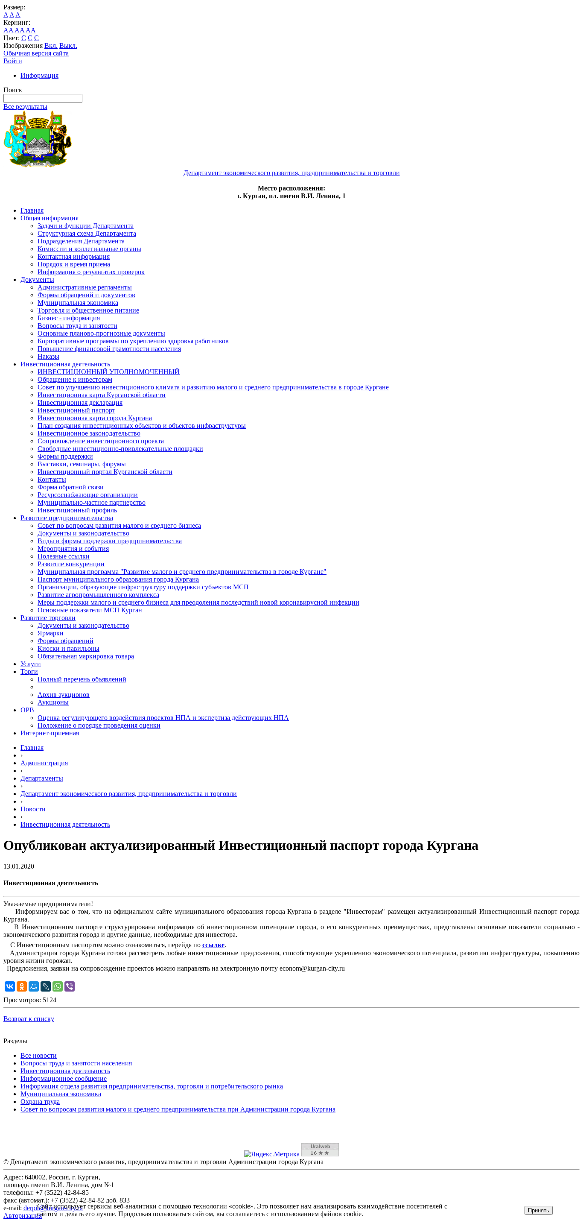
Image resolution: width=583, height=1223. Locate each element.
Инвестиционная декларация (80, 402)
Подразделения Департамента (81, 241)
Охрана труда (40, 1101)
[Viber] (69, 986)
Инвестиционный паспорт (76, 410)
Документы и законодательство (83, 533)
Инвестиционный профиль (77, 510)
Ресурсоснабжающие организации (88, 494)
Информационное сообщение (63, 1078)
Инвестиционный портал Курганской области (105, 471)
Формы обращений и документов (86, 294)
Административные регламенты (85, 287)
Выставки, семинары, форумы (82, 464)
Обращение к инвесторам (75, 379)
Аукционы (53, 702)
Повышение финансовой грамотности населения (109, 348)
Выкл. (68, 45)
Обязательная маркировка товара (86, 656)
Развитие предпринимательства (66, 517)
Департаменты (41, 778)
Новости (33, 809)
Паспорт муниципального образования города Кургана (118, 579)
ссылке (213, 944)
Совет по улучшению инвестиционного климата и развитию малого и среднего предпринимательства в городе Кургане (213, 387)
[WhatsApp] (57, 986)
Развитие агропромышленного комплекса (98, 594)
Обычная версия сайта (36, 53)
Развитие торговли (48, 617)
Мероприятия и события (73, 548)
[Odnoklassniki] (22, 986)
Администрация (44, 763)
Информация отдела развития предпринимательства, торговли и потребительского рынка (151, 1086)
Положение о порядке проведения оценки (99, 725)
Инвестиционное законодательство (89, 433)
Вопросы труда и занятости (77, 325)
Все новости (38, 1055)
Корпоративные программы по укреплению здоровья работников (133, 341)
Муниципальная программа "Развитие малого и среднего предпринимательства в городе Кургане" (182, 571)
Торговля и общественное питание (88, 310)
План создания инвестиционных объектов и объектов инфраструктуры (142, 425)
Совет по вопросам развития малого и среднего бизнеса (119, 525)
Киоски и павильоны (68, 648)
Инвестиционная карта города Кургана (95, 417)
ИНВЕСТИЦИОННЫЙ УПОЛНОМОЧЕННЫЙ (109, 371)
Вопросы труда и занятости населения (76, 1063)
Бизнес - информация (69, 318)
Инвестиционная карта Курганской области (102, 394)
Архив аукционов (64, 694)
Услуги (30, 663)
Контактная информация (74, 256)
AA (8, 30)
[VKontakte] (10, 986)
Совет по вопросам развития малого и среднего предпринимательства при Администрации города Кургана (177, 1109)
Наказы (48, 356)
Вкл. (51, 45)
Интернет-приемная (49, 733)
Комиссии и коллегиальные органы (89, 248)
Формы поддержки (65, 456)
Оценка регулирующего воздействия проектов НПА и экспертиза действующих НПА (163, 717)
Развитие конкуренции (71, 564)
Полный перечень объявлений (82, 679)
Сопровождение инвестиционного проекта (101, 441)
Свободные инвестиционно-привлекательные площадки (120, 448)
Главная (32, 210)
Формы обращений (65, 640)
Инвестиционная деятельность (65, 364)
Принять (538, 1210)
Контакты (52, 479)
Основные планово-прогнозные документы (101, 333)
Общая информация (49, 218)
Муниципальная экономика (78, 302)
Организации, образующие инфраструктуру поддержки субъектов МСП (143, 587)
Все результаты (25, 106)
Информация (39, 75)
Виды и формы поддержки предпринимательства (110, 540)
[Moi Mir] (34, 986)
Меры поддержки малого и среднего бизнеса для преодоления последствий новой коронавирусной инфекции (198, 602)
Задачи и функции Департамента (86, 225)
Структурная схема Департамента (87, 233)
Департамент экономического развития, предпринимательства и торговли (128, 793)
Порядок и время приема (74, 264)
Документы (37, 279)
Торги (29, 671)
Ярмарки (51, 633)
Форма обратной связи (71, 487)
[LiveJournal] (46, 986)
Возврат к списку (28, 1018)
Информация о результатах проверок (91, 271)
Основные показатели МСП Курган (90, 610)
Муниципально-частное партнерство (92, 502)
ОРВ (27, 710)
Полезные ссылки (64, 556)
